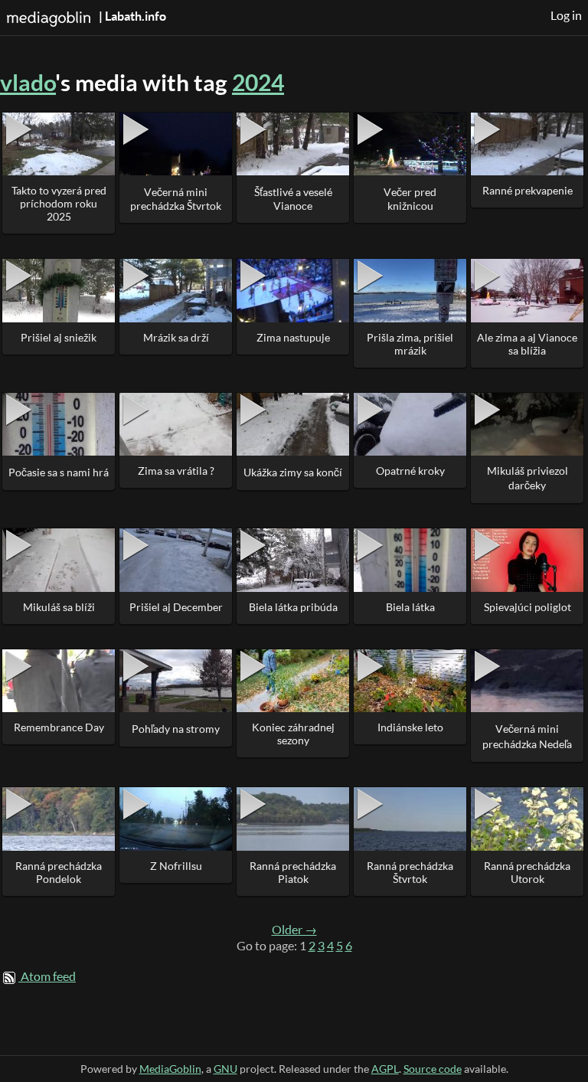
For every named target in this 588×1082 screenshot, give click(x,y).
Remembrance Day (59, 727)
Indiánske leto (410, 727)
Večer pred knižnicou (410, 198)
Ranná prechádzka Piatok (293, 872)
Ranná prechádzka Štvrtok (410, 872)
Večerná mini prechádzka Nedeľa (527, 736)
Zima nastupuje (293, 337)
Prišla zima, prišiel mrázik (410, 344)
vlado (28, 82)
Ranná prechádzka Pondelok (58, 872)
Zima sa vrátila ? (176, 470)
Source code (432, 1068)
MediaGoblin (170, 1068)
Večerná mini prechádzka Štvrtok (175, 198)
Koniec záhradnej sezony (293, 734)
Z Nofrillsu (176, 865)
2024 (258, 82)
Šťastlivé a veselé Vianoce (293, 198)
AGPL (385, 1068)
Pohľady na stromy (176, 728)
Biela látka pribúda (293, 606)
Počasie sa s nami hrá (58, 472)
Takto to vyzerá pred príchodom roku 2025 (58, 203)
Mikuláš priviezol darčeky (527, 478)
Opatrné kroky (410, 470)
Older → (294, 929)
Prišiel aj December (176, 606)
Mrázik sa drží (176, 337)
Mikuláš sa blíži (59, 606)
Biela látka (410, 606)
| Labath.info (131, 16)
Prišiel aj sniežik (58, 337)
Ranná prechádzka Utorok (527, 872)
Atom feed (48, 976)
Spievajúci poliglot (527, 606)
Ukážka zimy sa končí (292, 472)
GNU (225, 1068)
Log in (566, 15)
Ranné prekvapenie (527, 190)
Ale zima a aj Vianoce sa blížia (527, 344)
